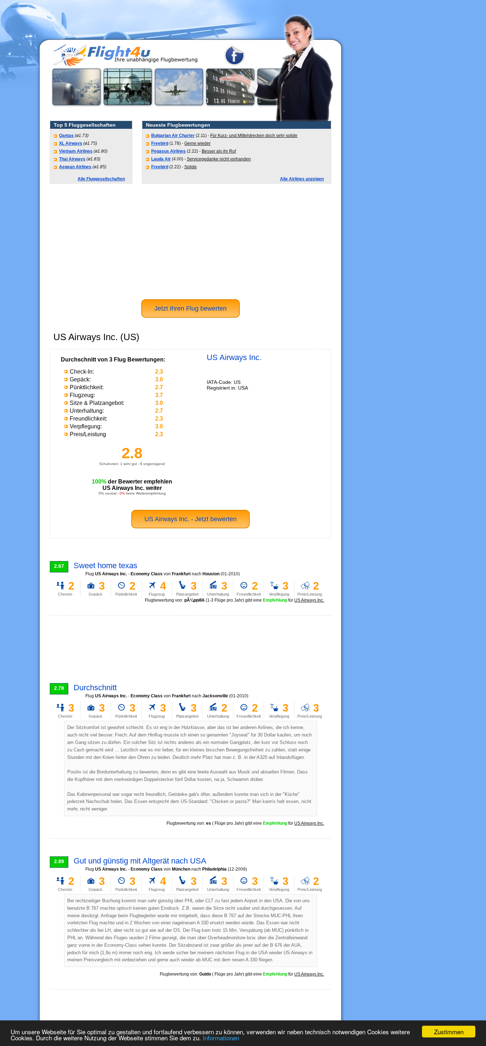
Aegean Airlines (75, 166)
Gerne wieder (197, 143)
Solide (190, 166)
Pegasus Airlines (168, 151)
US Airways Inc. (309, 600)
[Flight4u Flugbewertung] (137, 64)
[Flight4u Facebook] (234, 64)
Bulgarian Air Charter (173, 135)
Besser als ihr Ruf (219, 151)
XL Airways (70, 143)
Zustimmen (449, 1031)
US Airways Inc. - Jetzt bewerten (190, 519)
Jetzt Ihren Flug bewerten (190, 308)
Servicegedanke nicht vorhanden (219, 159)
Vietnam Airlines (76, 151)
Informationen (221, 1037)
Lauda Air (161, 159)
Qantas (66, 135)
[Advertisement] (373, 148)
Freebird (159, 143)
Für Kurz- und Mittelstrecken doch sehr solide (253, 135)
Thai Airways (72, 159)
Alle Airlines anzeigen (302, 178)
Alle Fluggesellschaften (101, 178)
